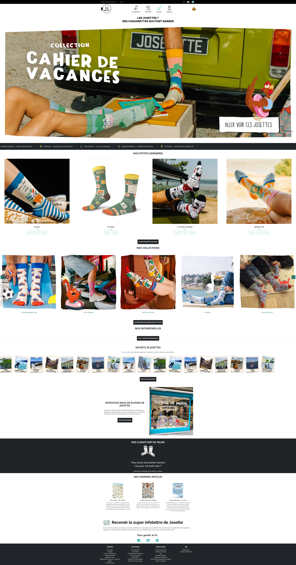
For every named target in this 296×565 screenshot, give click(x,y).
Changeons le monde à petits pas (108, 1)
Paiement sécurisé (160, 550)
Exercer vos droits (160, 561)
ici (152, 529)
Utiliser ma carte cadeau (135, 561)
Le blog (121, 1)
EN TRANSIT (111, 227)
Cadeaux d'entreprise (186, 552)
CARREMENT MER (259, 227)
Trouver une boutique (110, 553)
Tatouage (148, 12)
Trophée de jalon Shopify (148, 500)
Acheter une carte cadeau (135, 559)
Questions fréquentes (160, 557)
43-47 (37, 233)
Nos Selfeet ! (135, 557)
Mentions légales (161, 555)
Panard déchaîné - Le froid (178, 500)
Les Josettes (135, 552)
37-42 (29, 233)
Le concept (110, 550)
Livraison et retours (160, 552)
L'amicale (169, 12)
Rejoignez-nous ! (110, 557)
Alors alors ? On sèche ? (118, 500)
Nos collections (135, 550)
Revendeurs (186, 550)
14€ (37, 229)
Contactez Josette (110, 555)
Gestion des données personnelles (161, 559)
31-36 (44, 233)
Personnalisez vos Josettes (135, 553)
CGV (160, 553)
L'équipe (109, 552)
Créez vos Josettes (135, 555)
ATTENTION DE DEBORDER (185, 227)
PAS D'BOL (37, 227)
